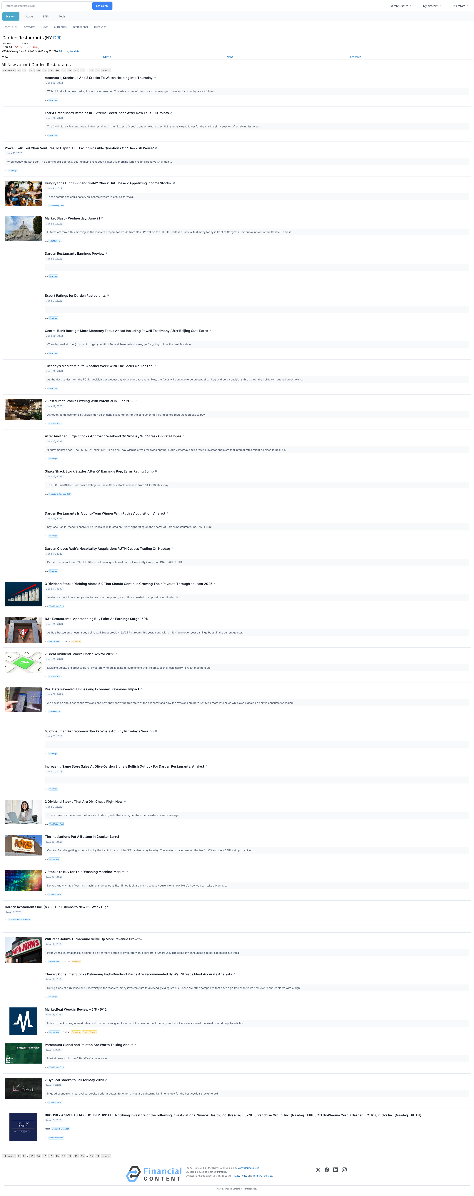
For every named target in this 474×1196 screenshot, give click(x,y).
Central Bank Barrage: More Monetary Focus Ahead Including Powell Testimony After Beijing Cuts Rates (128, 331)
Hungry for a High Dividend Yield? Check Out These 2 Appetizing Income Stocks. (110, 183)
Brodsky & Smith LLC (60, 1129)
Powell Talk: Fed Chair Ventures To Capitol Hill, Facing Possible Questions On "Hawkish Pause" (81, 148)
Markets (11, 16)
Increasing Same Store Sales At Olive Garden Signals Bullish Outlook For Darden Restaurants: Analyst (126, 766)
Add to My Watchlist (69, 51)
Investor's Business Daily (60, 494)
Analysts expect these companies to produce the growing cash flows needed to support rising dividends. (113, 597)
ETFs (46, 16)
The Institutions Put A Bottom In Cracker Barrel (82, 837)
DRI (56, 37)
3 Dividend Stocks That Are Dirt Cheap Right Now (85, 802)
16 (38, 70)
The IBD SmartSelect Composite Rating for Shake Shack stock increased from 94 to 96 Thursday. (108, 485)
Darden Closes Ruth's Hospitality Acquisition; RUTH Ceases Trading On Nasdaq (109, 548)
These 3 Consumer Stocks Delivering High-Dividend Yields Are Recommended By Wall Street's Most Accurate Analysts (140, 974)
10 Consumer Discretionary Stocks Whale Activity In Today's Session (101, 731)
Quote (107, 57)
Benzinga (53, 100)
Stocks (29, 16)
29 (97, 70)
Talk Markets (54, 241)
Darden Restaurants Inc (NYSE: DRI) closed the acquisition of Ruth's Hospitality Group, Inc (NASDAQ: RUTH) (115, 562)
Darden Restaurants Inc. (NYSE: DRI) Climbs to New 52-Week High (57, 907)
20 (63, 70)
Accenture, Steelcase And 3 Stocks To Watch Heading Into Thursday (100, 78)
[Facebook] (327, 1174)
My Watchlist (430, 6)
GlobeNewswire (56, 1138)
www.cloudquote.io (248, 1168)
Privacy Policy (239, 1175)
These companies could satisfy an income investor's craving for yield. (90, 196)
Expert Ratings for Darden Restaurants (77, 295)
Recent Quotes (399, 6)
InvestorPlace (55, 423)
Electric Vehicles (89, 1032)
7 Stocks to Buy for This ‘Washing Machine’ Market (86, 872)
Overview (29, 27)
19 (57, 70)
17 (44, 70)
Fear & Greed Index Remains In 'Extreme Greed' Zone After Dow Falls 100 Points (108, 113)
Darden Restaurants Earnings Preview (76, 253)
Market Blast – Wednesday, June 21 (74, 218)
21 (70, 70)
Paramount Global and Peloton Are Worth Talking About (90, 1045)
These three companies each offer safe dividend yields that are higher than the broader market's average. (113, 815)
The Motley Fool (56, 206)
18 (51, 70)
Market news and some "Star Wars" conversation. (78, 1058)
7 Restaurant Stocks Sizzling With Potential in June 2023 (91, 401)
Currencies (60, 27)
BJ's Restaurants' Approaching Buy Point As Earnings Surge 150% (96, 619)
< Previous (8, 70)
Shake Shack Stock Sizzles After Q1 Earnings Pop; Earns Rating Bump (101, 471)
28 (91, 70)
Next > (106, 70)
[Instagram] (344, 1174)
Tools (62, 16)
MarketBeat (54, 641)
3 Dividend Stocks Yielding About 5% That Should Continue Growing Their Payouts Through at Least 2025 (130, 584)
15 (32, 70)
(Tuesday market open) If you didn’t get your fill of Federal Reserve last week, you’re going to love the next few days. (120, 344)
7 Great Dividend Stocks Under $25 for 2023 (81, 654)
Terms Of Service (262, 1175)
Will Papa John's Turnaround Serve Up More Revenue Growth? (94, 939)
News (44, 27)
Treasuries (100, 27)
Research (355, 57)
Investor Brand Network (19, 920)
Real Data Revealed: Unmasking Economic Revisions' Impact (94, 689)
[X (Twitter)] (318, 1174)
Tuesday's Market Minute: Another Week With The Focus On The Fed (100, 366)
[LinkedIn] (335, 1174)
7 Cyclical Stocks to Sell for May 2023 (76, 1080)
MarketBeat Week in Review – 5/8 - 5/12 (76, 1009)
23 (82, 70)
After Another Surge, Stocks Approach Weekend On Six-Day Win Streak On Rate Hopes (115, 436)
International (80, 27)
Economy (76, 641)
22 (76, 70)
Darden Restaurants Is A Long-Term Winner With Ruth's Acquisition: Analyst (107, 513)
